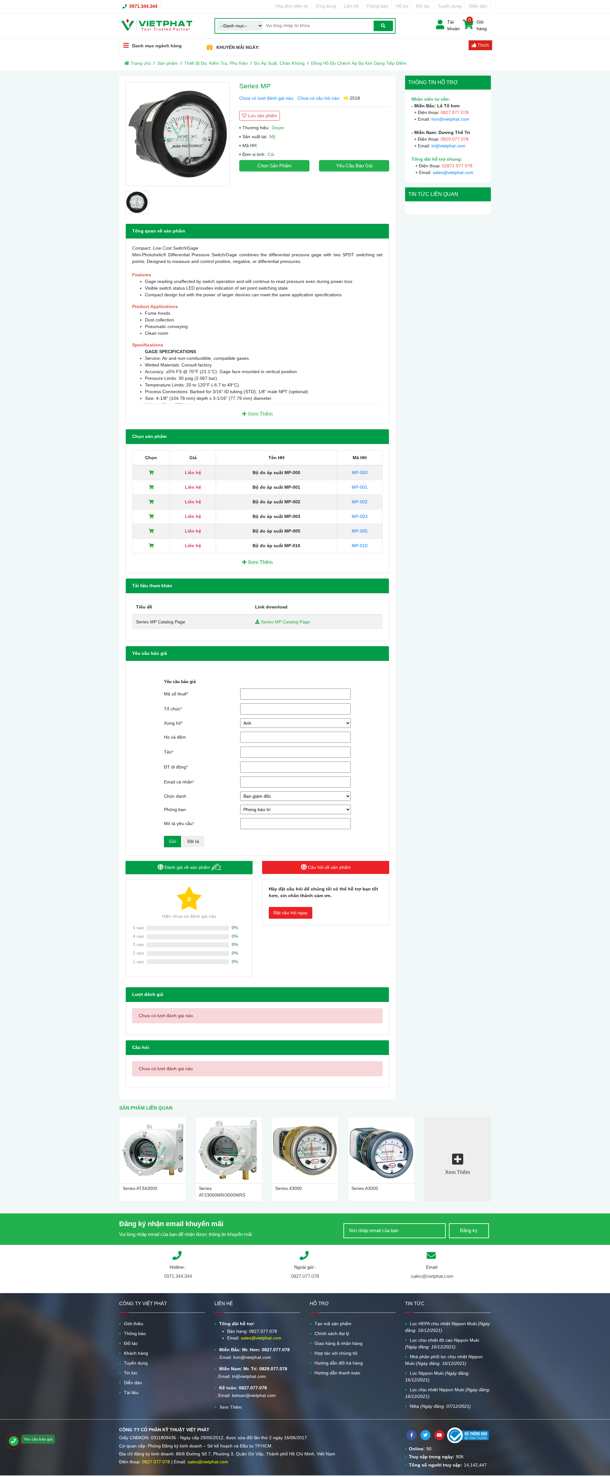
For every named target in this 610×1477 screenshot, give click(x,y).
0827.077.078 (305, 1276)
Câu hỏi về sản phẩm (329, 867)
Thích (482, 45)
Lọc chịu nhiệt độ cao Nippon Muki (442, 1343)
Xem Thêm (260, 414)
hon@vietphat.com (450, 119)
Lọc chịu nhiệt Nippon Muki (447, 1393)
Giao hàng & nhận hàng (339, 1343)
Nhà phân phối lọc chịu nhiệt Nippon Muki (444, 1360)
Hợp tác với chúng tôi (336, 1353)
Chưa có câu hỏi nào (318, 98)
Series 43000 (288, 1188)
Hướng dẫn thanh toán (337, 1372)
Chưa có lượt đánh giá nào (266, 98)
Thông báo (377, 6)
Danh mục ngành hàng (157, 45)
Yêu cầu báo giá (354, 165)
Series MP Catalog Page (285, 621)
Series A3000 (364, 1188)
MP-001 (360, 487)
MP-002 (360, 501)
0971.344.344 (143, 6)
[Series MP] (177, 134)
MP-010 (360, 545)
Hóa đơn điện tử (291, 6)
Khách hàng (136, 1353)
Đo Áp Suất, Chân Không (279, 63)
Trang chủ (140, 63)
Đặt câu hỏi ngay (291, 912)
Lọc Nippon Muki (437, 1376)
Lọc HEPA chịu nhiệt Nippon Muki (447, 1327)
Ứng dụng (326, 6)
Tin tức (131, 1372)
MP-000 (360, 472)
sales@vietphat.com (453, 172)
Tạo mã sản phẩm (333, 1323)
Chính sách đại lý (332, 1333)
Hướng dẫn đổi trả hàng (339, 1363)
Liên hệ (351, 6)
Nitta (440, 1406)
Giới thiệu (133, 1323)
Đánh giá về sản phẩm (187, 867)
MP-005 (360, 531)
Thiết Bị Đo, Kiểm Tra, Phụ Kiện (216, 63)
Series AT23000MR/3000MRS (222, 1192)
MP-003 (360, 516)
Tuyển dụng (450, 6)
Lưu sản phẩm (262, 115)
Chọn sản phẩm (274, 165)
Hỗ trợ (402, 6)
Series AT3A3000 (140, 1188)
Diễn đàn (478, 6)
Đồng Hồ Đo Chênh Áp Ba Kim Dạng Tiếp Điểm (358, 63)
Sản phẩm (167, 63)
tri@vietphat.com (448, 145)
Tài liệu (131, 1392)
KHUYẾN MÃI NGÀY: (238, 47)
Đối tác (423, 6)
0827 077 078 (156, 1461)
